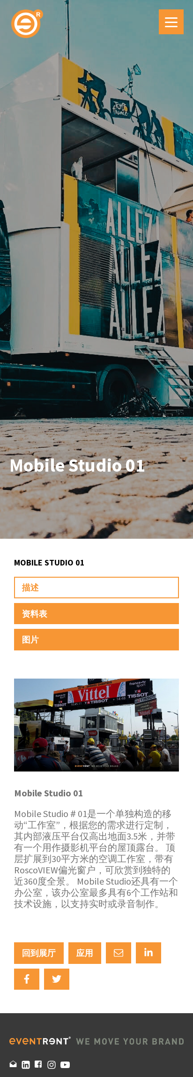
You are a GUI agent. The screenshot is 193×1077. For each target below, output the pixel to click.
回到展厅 (39, 952)
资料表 (34, 613)
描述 (30, 587)
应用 (84, 952)
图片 (30, 639)
